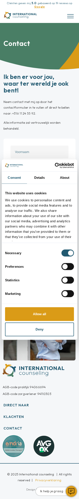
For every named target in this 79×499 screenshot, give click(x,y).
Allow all (39, 314)
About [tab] (65, 177)
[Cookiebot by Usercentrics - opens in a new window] (56, 165)
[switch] (67, 266)
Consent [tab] (14, 177)
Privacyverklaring (48, 480)
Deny (39, 329)
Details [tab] (39, 177)
